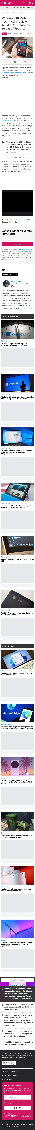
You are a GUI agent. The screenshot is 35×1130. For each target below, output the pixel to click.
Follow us (18, 62)
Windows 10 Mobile (10, 121)
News (4, 34)
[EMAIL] (12, 286)
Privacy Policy (24, 1115)
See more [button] (17, 157)
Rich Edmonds (14, 34)
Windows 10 (22, 13)
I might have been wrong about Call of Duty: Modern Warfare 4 (19, 1043)
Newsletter (29, 62)
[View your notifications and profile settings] (24, 3)
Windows (13, 13)
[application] (17, 201)
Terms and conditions (9, 1071)
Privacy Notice (27, 251)
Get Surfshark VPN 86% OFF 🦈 (22, 8)
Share (6, 62)
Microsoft (5, 13)
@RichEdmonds (26, 308)
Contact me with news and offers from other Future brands (18, 1102)
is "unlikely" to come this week (14, 73)
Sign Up (17, 1108)
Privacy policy (6, 1079)
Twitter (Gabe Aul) (16, 219)
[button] (33, 3)
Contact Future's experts (10, 1075)
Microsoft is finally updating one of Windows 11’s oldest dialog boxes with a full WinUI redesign (18, 1033)
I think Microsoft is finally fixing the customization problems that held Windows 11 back (18, 1006)
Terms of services (25, 249)
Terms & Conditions (16, 1116)
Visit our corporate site (17, 1057)
